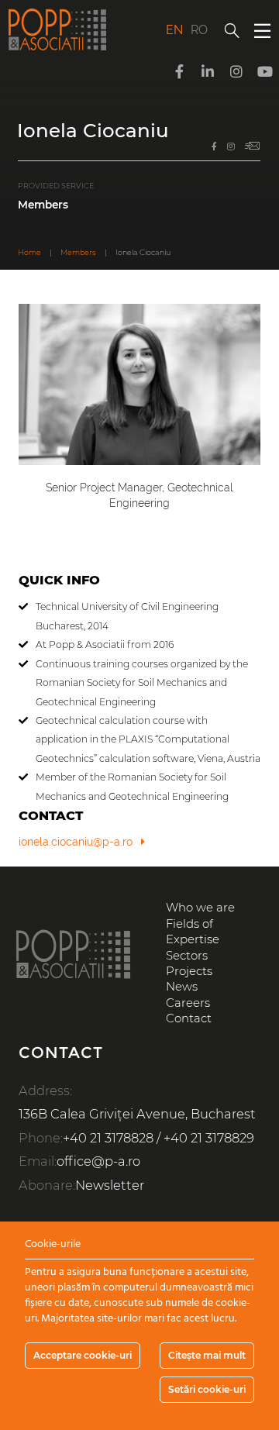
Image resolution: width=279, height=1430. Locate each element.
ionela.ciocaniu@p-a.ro (76, 842)
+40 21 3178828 (108, 1138)
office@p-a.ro (98, 1161)
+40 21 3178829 (209, 1138)
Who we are (200, 908)
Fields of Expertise (192, 931)
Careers (188, 1003)
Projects (189, 971)
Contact (189, 1018)
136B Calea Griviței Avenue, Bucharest (137, 1114)
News (182, 987)
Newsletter (109, 1185)
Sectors (187, 956)
